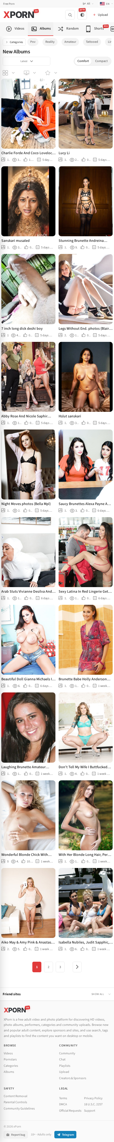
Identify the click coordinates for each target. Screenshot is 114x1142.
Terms (63, 1098)
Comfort (83, 61)
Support (89, 1110)
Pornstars (10, 1059)
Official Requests (70, 1110)
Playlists (64, 1066)
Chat (62, 1059)
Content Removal (15, 1096)
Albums (9, 1072)
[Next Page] (77, 967)
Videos (8, 1053)
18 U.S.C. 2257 (93, 1104)
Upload (64, 1072)
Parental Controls (15, 1102)
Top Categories (9, 72)
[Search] (70, 15)
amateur (70, 42)
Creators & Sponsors (72, 1078)
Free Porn (9, 3)
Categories (16, 42)
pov (33, 42)
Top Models (51, 72)
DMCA (63, 1104)
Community (67, 1053)
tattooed (92, 42)
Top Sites (30, 72)
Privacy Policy (93, 1098)
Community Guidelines (19, 1108)
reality (50, 42)
